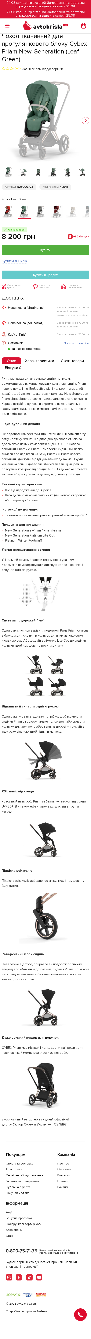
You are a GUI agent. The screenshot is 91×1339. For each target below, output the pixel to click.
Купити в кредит (45, 275)
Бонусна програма (19, 1218)
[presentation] (11, 360)
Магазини (64, 1169)
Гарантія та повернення (22, 1181)
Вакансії (63, 1187)
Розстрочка (14, 1169)
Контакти (63, 1175)
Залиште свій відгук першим (42, 69)
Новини (62, 1181)
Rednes (42, 1311)
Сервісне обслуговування (24, 1175)
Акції (9, 1212)
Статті (10, 1235)
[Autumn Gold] (8, 212)
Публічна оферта (18, 1187)
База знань (14, 1230)
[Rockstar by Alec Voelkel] (56, 212)
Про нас (63, 1163)
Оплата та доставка (19, 1163)
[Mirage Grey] (40, 212)
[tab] (11, 360)
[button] (85, 120)
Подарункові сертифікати (23, 1224)
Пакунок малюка (17, 1193)
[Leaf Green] (24, 212)
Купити (45, 250)
